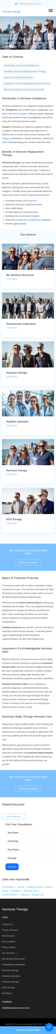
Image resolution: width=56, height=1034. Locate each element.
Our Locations (8, 941)
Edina (48, 887)
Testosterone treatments (21, 323)
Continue (12, 867)
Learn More (11, 279)
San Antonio (8, 887)
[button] (50, 10)
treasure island (35, 887)
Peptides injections (17, 421)
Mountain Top (30, 891)
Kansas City (38, 894)
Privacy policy (8, 947)
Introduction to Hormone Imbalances (21, 65)
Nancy (5, 891)
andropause (35, 220)
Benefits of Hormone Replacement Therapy (25, 71)
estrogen (6, 138)
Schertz (20, 887)
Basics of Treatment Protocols (18, 77)
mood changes (20, 113)
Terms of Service (10, 930)
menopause (20, 220)
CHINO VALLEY (10, 894)
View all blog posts (13, 816)
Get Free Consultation (28, 562)
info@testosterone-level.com (29, 4)
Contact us (7, 924)
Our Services (8, 953)
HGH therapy (14, 519)
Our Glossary (8, 936)
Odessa (25, 894)
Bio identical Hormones (20, 275)
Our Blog (6, 993)
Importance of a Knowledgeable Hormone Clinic (27, 83)
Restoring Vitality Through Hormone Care (24, 89)
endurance (32, 200)
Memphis (16, 891)
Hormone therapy (11, 11)
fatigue (33, 110)
